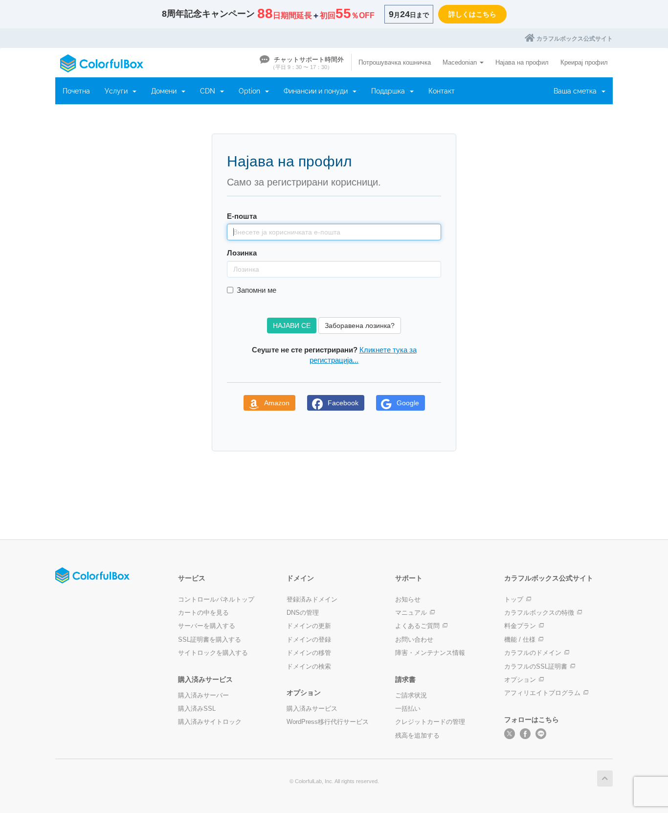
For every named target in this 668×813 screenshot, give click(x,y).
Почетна (76, 91)
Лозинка (242, 253)
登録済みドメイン (312, 599)
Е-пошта (242, 216)
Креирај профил (584, 62)
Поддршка (390, 91)
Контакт (441, 91)
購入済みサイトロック (210, 721)
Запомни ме (256, 290)
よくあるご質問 (417, 625)
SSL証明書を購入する (209, 639)
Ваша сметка (577, 91)
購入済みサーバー (203, 695)
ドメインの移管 (309, 652)
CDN (209, 91)
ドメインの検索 (309, 666)
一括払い (408, 708)
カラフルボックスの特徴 (539, 612)
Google (408, 403)
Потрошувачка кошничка (394, 62)
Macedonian (461, 62)
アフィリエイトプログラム (542, 693)
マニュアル (411, 612)
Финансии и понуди (318, 91)
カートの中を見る (203, 612)
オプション (520, 679)
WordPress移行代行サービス (328, 721)
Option (251, 91)
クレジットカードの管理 (430, 721)
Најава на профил (522, 62)
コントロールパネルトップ (216, 599)
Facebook (343, 403)
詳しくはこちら (472, 14)
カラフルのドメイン (532, 652)
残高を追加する (417, 735)
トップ (513, 599)
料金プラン (520, 625)
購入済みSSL (197, 708)
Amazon (276, 403)
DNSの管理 (303, 612)
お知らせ (408, 599)
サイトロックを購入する (213, 652)
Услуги (118, 91)
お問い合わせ (414, 639)
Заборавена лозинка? (360, 325)
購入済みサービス (312, 708)
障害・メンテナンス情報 (430, 652)
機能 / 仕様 (519, 639)
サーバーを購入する (206, 625)
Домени (165, 91)
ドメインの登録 (309, 639)
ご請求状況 (411, 695)
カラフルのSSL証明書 (535, 666)
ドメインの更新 (309, 625)
